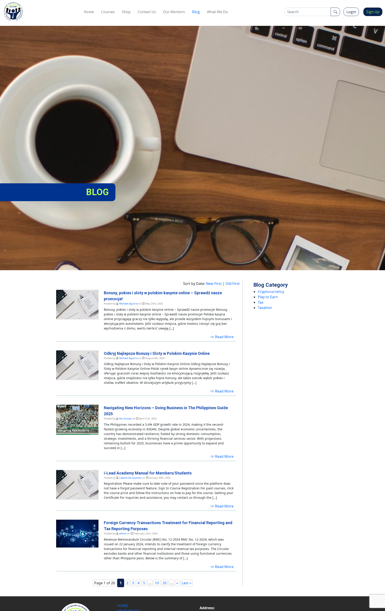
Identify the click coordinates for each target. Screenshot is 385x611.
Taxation (265, 307)
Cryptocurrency (271, 291)
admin (123, 533)
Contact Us (147, 11)
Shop (126, 11)
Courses (108, 11)
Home (89, 11)
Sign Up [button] (372, 11)
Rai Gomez (125, 418)
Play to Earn (268, 296)
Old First (232, 283)
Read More (223, 336)
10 (157, 582)
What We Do (217, 11)
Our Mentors (174, 11)
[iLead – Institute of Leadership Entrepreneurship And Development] (13, 11)
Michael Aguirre (128, 303)
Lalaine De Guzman (130, 477)
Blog (196, 11)
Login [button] (351, 11)
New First (214, 283)
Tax (260, 302)
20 (164, 582)
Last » (186, 582)
